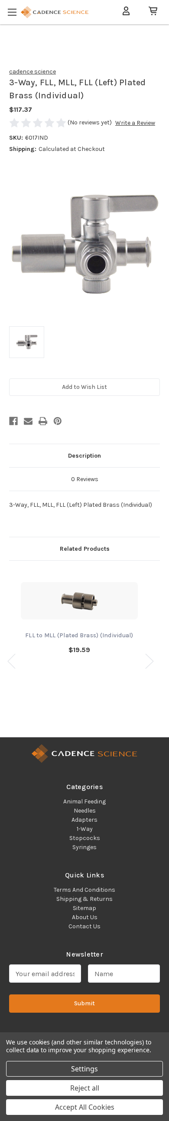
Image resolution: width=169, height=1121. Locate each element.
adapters (85, 819)
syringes (84, 847)
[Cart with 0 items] (149, 11)
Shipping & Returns (84, 899)
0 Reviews (84, 479)
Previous (11, 660)
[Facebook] (13, 421)
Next (149, 660)
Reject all (84, 1088)
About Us (85, 917)
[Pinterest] (57, 421)
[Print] (43, 421)
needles (85, 810)
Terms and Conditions (84, 889)
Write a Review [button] (135, 123)
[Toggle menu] (13, 10)
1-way (85, 829)
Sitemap (84, 908)
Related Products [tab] (85, 548)
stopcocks (84, 838)
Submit (84, 1003)
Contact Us (84, 926)
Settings (84, 1069)
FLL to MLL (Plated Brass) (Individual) (79, 635)
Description (84, 455)
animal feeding (84, 801)
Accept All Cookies (84, 1107)
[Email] (28, 421)
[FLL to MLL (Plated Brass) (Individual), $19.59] (79, 600)
